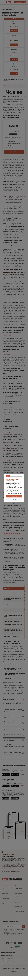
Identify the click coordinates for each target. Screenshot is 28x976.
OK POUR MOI (14, 496)
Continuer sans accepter (13, 477)
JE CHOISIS (14, 499)
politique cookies (17, 493)
